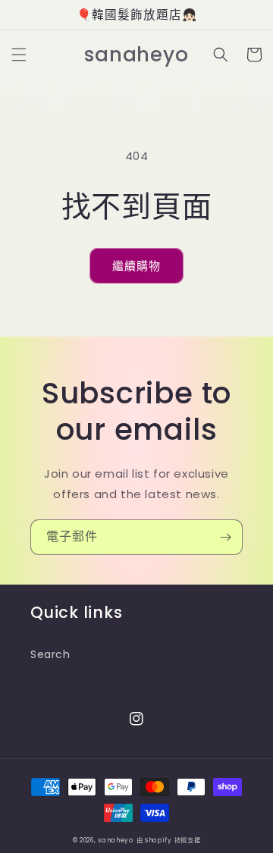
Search (50, 654)
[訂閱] (225, 537)
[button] (19, 54)
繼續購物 (136, 266)
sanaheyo (115, 840)
